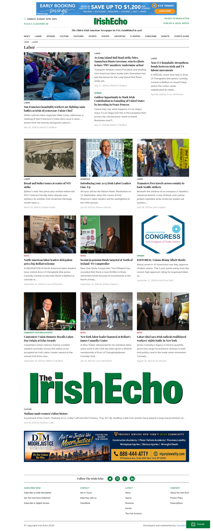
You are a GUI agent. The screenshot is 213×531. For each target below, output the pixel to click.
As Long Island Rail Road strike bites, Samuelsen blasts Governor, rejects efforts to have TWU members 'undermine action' (119, 61)
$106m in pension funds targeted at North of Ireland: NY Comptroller (106, 261)
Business (129, 503)
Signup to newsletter (176, 18)
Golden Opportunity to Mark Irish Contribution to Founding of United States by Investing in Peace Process (119, 100)
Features (79, 36)
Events (105, 36)
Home (26, 42)
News (27, 36)
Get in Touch (86, 492)
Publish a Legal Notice (176, 23)
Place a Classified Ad (36, 24)
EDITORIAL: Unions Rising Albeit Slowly (161, 260)
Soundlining (182, 525)
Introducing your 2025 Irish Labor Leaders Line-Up (105, 185)
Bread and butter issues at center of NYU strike (47, 185)
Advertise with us (88, 498)
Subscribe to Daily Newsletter (37, 492)
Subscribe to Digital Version (36, 503)
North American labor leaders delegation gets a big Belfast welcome (48, 261)
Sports (93, 36)
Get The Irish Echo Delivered (37, 498)
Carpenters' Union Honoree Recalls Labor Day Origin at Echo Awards (48, 338)
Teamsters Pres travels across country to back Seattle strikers (160, 185)
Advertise (120, 36)
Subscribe (150, 36)
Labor (38, 36)
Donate (165, 36)
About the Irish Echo (179, 492)
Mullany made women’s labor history (46, 413)
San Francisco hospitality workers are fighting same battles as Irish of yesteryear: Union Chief (54, 108)
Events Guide (181, 36)
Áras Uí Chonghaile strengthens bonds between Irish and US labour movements (170, 66)
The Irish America (133, 513)
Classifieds (85, 503)
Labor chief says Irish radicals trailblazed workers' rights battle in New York (161, 338)
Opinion (51, 36)
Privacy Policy (176, 498)
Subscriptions (176, 503)
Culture (64, 36)
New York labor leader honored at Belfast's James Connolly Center (105, 338)
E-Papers (135, 36)
